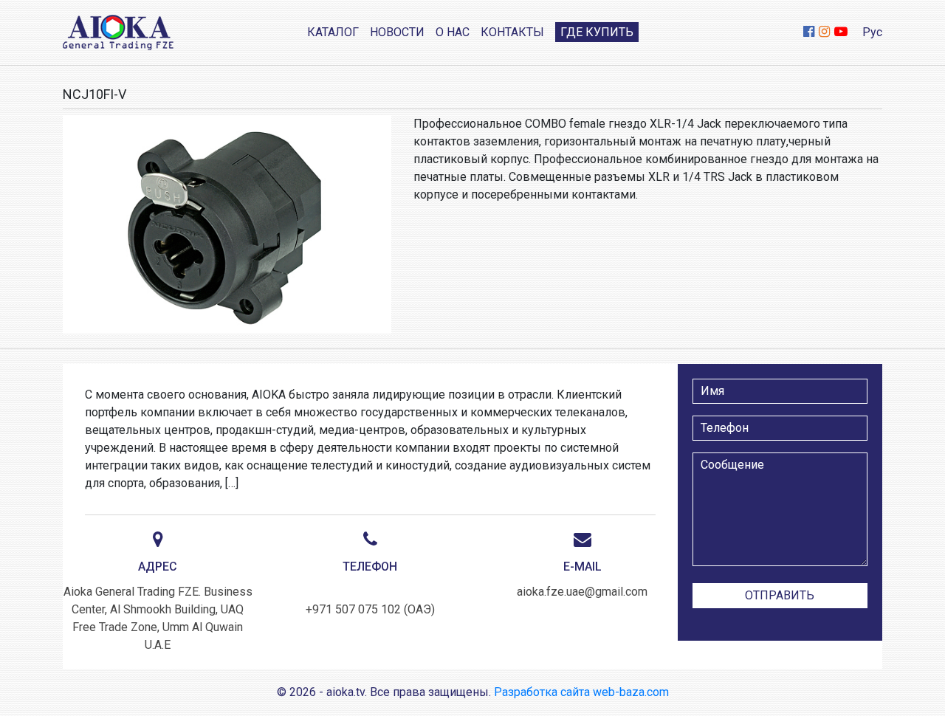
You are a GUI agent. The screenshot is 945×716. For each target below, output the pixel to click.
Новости (397, 32)
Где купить (596, 32)
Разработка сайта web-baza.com (581, 692)
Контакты (512, 32)
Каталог (333, 32)
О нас (453, 32)
